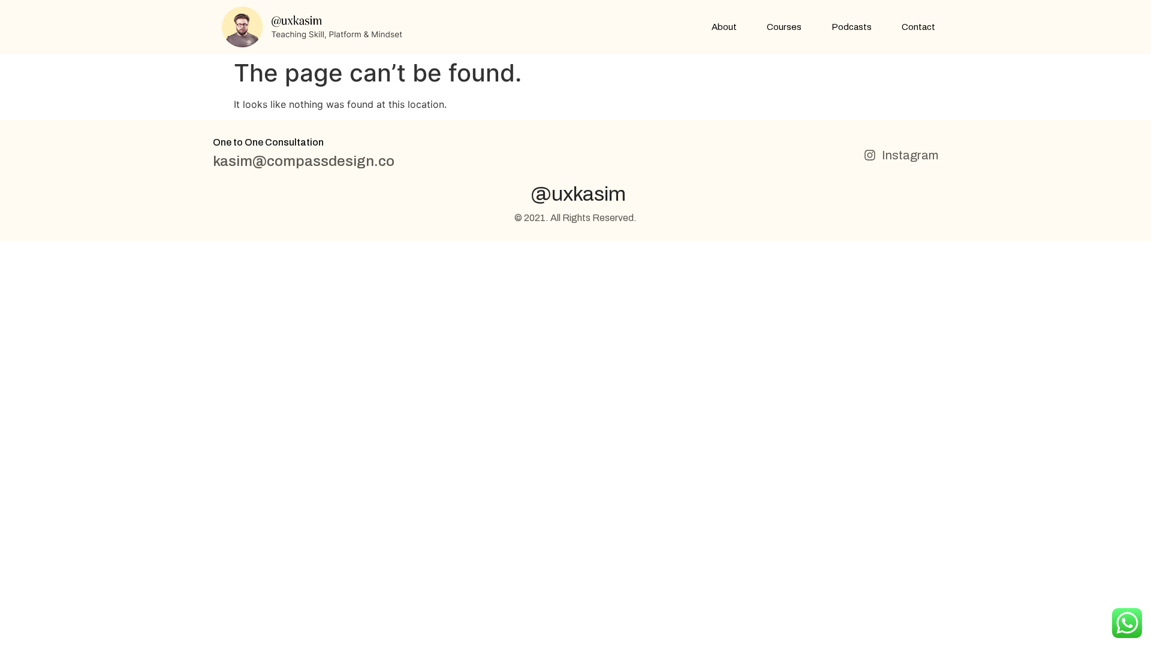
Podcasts (851, 27)
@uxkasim (578, 194)
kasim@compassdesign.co (303, 161)
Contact (918, 27)
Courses (784, 27)
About (724, 27)
